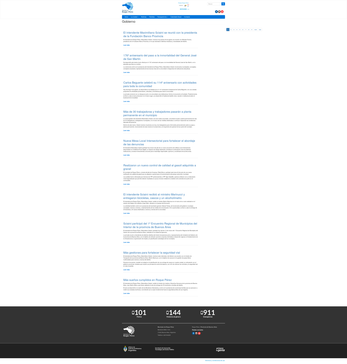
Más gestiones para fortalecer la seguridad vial (151, 252)
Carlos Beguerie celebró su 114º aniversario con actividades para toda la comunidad (159, 84)
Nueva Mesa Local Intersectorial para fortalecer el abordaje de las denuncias (159, 142)
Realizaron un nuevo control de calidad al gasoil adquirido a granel (159, 167)
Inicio (126, 17)
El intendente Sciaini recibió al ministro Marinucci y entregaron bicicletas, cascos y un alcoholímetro (154, 196)
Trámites (152, 17)
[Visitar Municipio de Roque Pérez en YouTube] (222, 11)
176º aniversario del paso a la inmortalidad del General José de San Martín (160, 57)
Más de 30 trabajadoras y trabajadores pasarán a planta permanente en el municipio (157, 113)
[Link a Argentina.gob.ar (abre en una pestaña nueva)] (220, 349)
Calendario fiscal (176, 17)
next (255, 29)
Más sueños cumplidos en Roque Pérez (147, 280)
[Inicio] (127, 7)
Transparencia (162, 17)
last (260, 29)
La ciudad (134, 17)
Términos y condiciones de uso (215, 360)
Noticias (143, 17)
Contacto (187, 17)
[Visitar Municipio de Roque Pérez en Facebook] (216, 11)
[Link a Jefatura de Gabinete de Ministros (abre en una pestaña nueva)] (132, 348)
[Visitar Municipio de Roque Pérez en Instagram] (219, 11)
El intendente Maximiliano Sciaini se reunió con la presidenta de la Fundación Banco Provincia (160, 34)
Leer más (126, 45)
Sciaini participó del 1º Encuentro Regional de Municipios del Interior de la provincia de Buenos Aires (160, 225)
